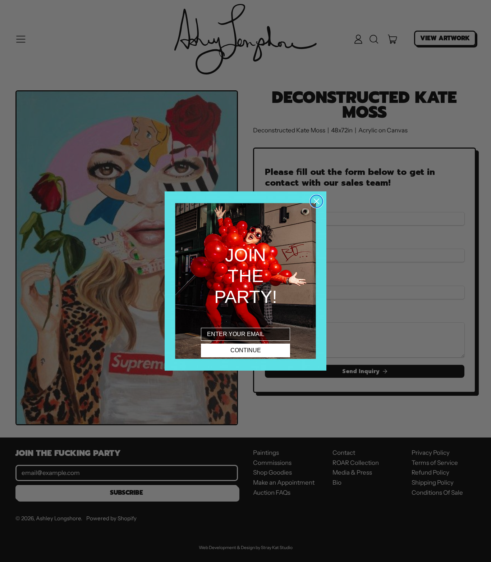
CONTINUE (245, 350)
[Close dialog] (316, 201)
